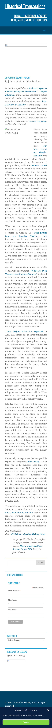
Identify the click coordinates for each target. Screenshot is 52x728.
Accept (26, 722)
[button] (48, 710)
